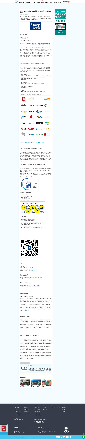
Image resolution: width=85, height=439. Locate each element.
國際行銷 (22, 7)
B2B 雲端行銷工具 (37, 413)
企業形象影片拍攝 (18, 414)
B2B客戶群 (45, 409)
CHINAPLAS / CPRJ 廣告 (56, 407)
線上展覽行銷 (26, 409)
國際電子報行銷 (26, 413)
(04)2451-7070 (16, 431)
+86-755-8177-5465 (41, 432)
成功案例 (42, 2)
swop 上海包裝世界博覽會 (24, 362)
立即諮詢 (59, 2)
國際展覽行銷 (26, 407)
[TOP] (84, 433)
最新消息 (46, 2)
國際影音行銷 (26, 411)
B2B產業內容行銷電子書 (38, 414)
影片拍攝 (38, 2)
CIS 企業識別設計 (18, 411)
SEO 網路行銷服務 (37, 407)
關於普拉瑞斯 (64, 407)
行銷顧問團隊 (17, 407)
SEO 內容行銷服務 (37, 409)
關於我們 (51, 2)
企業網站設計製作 (18, 413)
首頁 (19, 7)
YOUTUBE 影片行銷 (37, 411)
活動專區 (55, 2)
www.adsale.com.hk (34, 278)
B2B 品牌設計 (17, 409)
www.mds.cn (32, 270)
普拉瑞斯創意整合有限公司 (24, 436)
